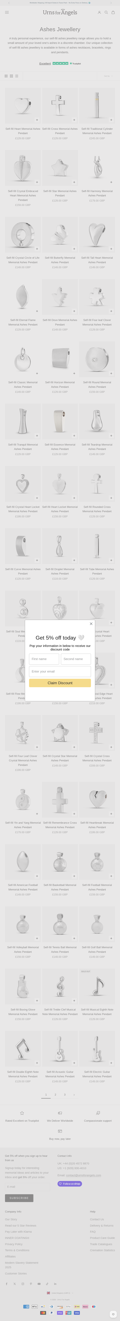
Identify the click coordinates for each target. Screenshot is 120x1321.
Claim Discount (60, 683)
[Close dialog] (91, 623)
